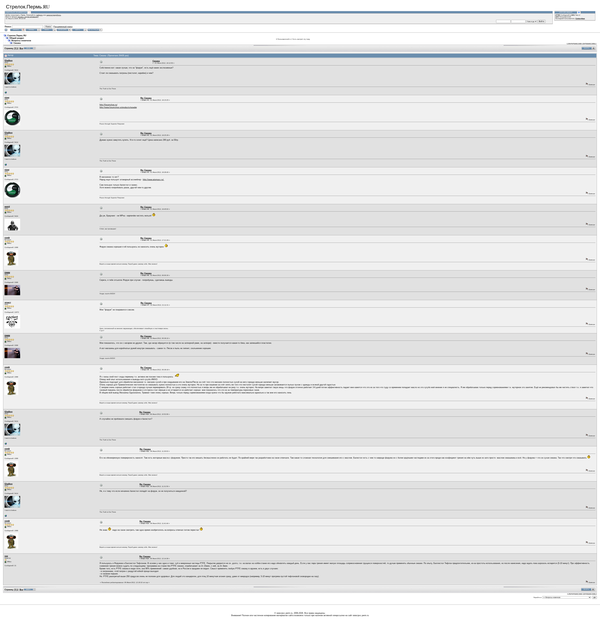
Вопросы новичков (21, 40)
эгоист (8, 302)
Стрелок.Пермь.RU (16, 35)
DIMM (7, 273)
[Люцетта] (6, 93)
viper (7, 97)
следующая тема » (589, 43)
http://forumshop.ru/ (108, 105)
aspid (7, 206)
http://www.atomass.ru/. (153, 179)
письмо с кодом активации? (28, 17)
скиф (7, 238)
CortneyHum (580, 18)
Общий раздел (16, 38)
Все (21, 48)
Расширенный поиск (62, 26)
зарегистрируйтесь (53, 15)
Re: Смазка (145, 98)
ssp (6, 556)
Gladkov (8, 60)
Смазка (17, 43)
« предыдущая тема (574, 43)
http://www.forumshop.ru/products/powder (118, 107)
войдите (39, 15)
